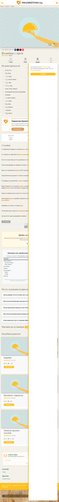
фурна (17, 170)
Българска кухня (6, 478)
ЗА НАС (4, 485)
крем (10, 198)
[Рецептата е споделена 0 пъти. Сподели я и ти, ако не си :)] (10, 50)
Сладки (4, 472)
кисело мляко (22, 154)
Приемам (43, 74)
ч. (7, 82)
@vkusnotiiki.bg (12, 238)
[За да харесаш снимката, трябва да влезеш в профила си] (56, 45)
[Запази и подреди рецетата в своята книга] (26, 227)
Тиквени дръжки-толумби (12, 431)
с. (7, 107)
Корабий (7, 357)
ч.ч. (7, 76)
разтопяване (5, 200)
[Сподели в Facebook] (15, 50)
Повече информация (36, 70)
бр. (7, 73)
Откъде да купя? (17, 129)
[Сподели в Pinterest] (20, 50)
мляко (20, 181)
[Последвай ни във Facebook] (27, 244)
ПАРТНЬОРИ (5, 487)
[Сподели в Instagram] (23, 50)
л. (7, 82)
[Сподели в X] (18, 50)
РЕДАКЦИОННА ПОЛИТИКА (18, 485)
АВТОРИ (9, 485)
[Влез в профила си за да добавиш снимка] (50, 45)
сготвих (7, 221)
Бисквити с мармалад (13, 395)
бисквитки (44, 67)
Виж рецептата (9, 367)
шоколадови (21, 211)
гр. (12, 89)
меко (23, 149)
